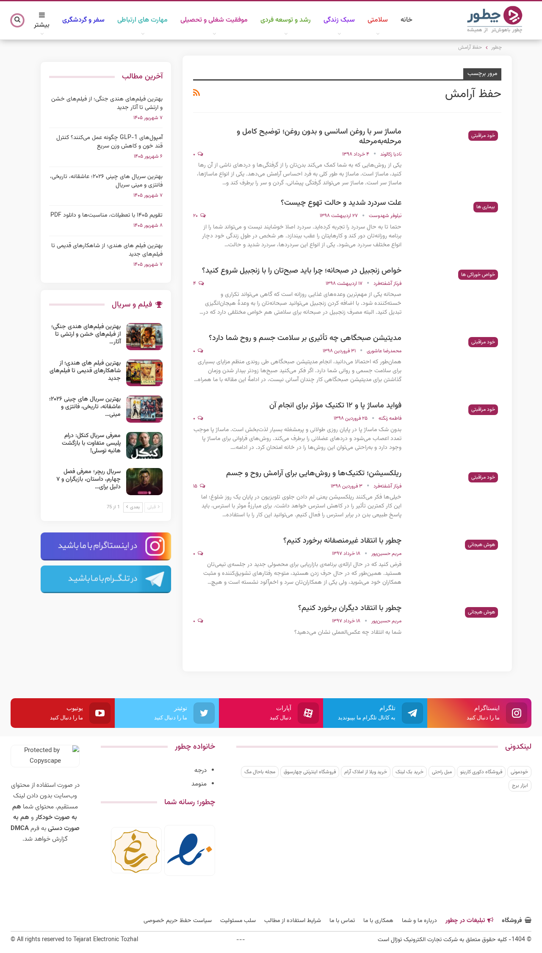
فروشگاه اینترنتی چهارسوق (310, 772)
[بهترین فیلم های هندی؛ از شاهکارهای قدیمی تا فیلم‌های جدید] (144, 373)
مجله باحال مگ (259, 772)
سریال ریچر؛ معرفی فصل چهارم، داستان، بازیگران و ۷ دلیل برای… (88, 479)
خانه (406, 20)
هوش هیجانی (481, 545)
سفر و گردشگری (83, 20)
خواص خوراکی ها (478, 275)
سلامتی (378, 20)
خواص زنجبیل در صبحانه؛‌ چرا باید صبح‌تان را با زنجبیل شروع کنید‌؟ (301, 271)
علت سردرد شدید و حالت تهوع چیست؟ (341, 203)
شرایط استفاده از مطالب (292, 920)
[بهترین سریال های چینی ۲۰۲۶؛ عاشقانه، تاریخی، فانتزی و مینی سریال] (144, 409)
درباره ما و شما (419, 920)
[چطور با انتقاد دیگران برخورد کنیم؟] (456, 632)
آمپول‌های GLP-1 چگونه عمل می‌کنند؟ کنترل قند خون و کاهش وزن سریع (109, 142)
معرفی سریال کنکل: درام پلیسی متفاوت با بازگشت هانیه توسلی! (91, 443)
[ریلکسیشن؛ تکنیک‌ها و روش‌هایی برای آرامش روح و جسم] (456, 497)
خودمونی (519, 772)
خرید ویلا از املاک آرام (365, 772)
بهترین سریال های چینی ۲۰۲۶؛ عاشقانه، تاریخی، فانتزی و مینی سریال (106, 181)
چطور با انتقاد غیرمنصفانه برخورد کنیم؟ (342, 541)
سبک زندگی (339, 20)
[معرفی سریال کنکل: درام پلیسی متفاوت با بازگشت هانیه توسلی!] (144, 445)
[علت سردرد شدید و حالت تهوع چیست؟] (456, 226)
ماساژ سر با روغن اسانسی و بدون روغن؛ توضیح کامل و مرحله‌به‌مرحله (319, 137)
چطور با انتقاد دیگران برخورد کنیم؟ (349, 608)
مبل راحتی (442, 772)
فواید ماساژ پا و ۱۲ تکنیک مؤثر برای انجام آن (335, 406)
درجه (200, 770)
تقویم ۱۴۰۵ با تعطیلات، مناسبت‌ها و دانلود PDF (106, 215)
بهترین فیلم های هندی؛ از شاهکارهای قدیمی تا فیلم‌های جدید (107, 250)
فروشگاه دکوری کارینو (481, 772)
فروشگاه (512, 920)
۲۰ (196, 216)
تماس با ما (342, 920)
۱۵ (196, 486)
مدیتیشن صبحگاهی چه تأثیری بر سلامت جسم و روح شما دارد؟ (305, 338)
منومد (199, 784)
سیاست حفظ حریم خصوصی (178, 920)
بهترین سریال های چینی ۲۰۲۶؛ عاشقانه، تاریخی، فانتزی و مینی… (85, 407)
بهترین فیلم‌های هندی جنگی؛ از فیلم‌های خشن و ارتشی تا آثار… (86, 334)
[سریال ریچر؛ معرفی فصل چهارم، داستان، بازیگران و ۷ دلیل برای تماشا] (144, 481)
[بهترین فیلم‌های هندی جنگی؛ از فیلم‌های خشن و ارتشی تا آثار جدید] (144, 336)
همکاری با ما (378, 920)
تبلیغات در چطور (465, 920)
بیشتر (42, 25)
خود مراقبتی (483, 135)
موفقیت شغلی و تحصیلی (214, 20)
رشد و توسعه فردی (285, 20)
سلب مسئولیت (238, 920)
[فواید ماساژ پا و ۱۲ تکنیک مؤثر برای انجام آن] (456, 429)
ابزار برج (520, 785)
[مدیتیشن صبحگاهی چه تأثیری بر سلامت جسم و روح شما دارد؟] (456, 362)
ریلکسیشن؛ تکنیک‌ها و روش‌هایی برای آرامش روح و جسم (313, 473)
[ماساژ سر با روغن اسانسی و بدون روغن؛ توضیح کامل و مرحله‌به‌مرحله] (456, 155)
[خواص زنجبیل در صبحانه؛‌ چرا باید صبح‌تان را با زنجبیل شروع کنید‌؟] (456, 294)
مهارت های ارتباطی (142, 20)
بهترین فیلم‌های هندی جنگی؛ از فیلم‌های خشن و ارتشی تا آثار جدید (107, 103)
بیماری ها (485, 207)
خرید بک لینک (409, 772)
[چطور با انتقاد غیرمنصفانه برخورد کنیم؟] (456, 564)
